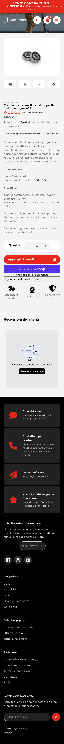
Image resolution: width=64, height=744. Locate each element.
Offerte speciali (14, 632)
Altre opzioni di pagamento (32, 274)
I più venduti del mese (18, 627)
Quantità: (15, 245)
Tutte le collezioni (15, 638)
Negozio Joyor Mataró (36, 505)
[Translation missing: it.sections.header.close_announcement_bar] (61, 6)
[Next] (56, 6)
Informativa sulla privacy (20, 659)
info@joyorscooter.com (36, 476)
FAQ (7, 682)
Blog (7, 595)
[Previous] (7, 6)
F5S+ (45, 180)
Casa (7, 583)
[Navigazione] (57, 20)
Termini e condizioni (17, 670)
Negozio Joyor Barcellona (38, 502)
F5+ (36, 180)
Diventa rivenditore (16, 600)
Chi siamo (10, 606)
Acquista (10, 589)
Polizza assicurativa (17, 665)
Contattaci (11, 676)
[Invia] (56, 717)
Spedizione (27, 122)
